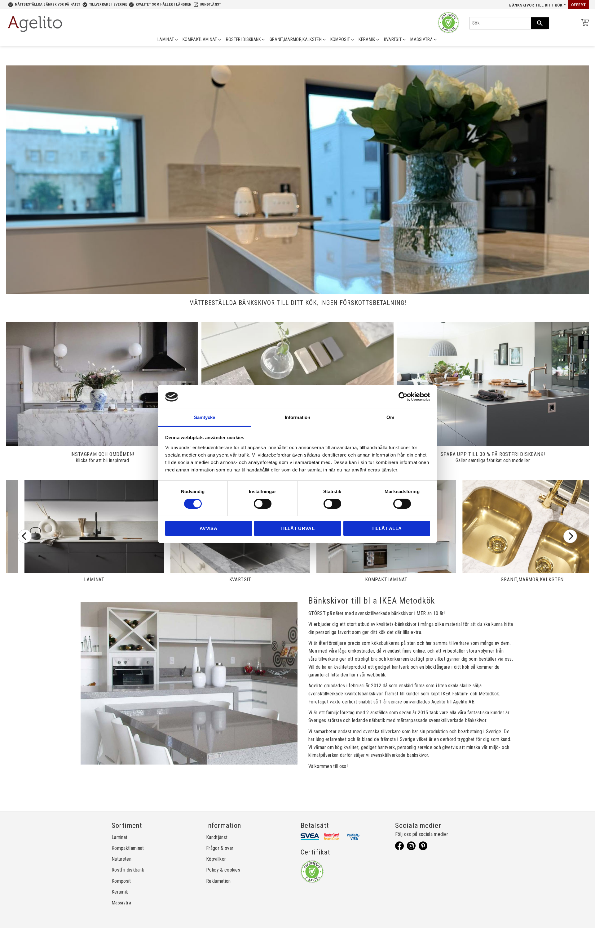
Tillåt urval (297, 528)
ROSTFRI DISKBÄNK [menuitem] (243, 39)
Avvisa (208, 528)
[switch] (262, 504)
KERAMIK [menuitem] (367, 39)
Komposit (121, 881)
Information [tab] (297, 417)
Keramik (120, 892)
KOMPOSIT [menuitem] (340, 39)
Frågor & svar (219, 848)
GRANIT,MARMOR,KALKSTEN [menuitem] (296, 39)
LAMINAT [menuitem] (165, 39)
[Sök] (540, 23)
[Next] (570, 536)
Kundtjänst (210, 4)
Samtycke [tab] (204, 417)
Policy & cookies (223, 870)
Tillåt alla (387, 528)
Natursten (121, 859)
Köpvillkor (216, 859)
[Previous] (25, 536)
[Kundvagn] (584, 24)
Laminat (119, 837)
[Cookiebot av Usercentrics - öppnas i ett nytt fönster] (403, 396)
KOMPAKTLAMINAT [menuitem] (200, 39)
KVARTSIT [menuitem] (393, 39)
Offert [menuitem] (578, 4)
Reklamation (218, 881)
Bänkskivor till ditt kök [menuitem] (535, 5)
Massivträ (121, 903)
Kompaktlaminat (128, 848)
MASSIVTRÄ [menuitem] (421, 39)
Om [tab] (390, 417)
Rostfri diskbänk (128, 870)
